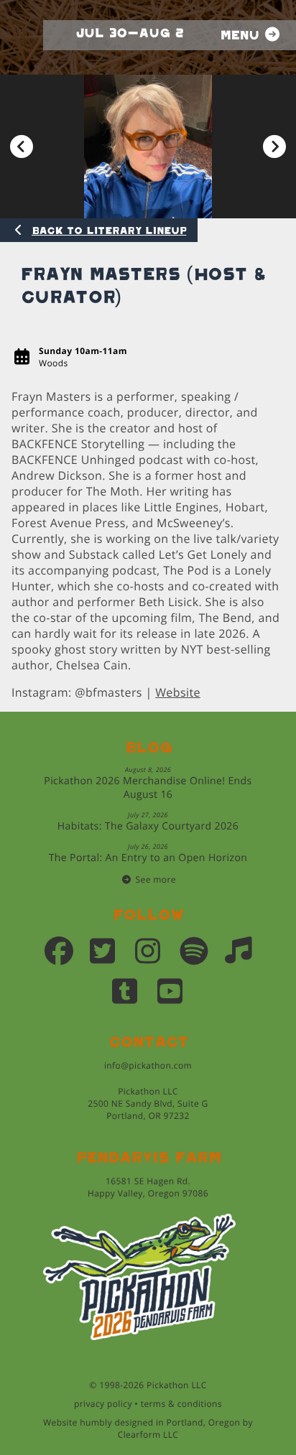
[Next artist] (274, 146)
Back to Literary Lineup (109, 231)
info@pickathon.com (148, 1065)
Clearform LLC (148, 1434)
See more (156, 879)
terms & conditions (181, 1404)
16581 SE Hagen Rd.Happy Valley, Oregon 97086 (148, 1187)
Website (177, 692)
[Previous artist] (21, 146)
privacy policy (103, 1404)
